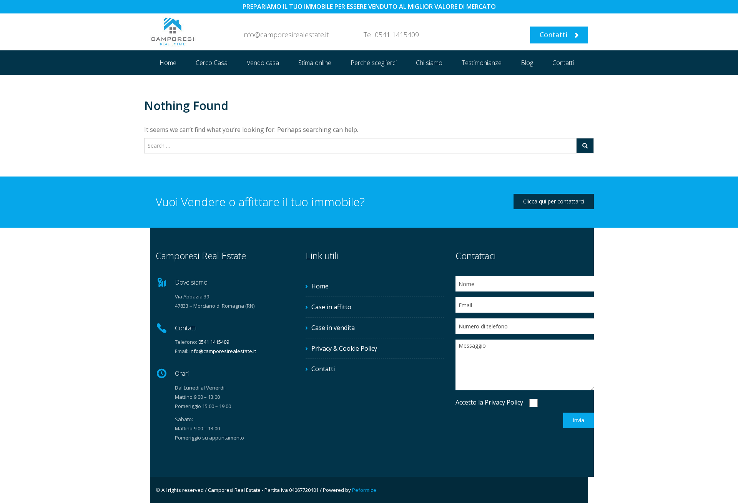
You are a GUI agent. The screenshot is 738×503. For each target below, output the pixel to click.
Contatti (554, 34)
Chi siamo (429, 62)
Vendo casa (263, 62)
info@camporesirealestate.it (222, 351)
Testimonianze (482, 62)
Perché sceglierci (374, 62)
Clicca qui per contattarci (553, 201)
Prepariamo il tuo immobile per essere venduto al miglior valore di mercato (369, 6)
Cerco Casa (212, 62)
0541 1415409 (397, 34)
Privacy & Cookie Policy (344, 348)
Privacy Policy (504, 402)
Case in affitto (331, 307)
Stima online (314, 62)
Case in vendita (333, 327)
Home (168, 62)
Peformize (364, 489)
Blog (527, 62)
